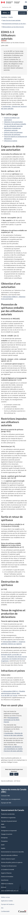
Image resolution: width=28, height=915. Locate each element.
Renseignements (13, 718)
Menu (6, 13)
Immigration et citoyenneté (9, 830)
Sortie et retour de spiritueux (13, 132)
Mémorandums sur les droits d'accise (13, 27)
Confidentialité (5, 911)
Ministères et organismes (8, 817)
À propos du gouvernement (9, 821)
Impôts (11, 17)
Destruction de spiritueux (12, 134)
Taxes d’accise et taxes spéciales (11, 20)
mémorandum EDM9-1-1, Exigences (14, 642)
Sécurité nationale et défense (9, 855)
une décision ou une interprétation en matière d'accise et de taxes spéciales (13, 749)
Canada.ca (4, 17)
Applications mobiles (7, 901)
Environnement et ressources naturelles (12, 852)
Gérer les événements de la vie (9, 891)
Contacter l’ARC (5, 796)
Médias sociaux (5, 897)
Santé (2, 845)
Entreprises (4, 837)
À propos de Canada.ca (7, 904)
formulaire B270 (6, 654)
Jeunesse (3, 887)
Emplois (3, 827)
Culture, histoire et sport (8, 859)
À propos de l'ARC (6, 803)
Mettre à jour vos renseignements (10, 799)
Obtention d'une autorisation (13, 122)
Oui (12, 774)
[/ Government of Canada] (10, 2)
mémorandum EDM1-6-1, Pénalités (14, 691)
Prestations (4, 841)
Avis (2, 908)
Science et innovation (7, 876)
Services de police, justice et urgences (11, 862)
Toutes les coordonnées (8, 814)
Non (16, 774)
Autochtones (4, 880)
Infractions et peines (10, 141)
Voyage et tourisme (6, 834)
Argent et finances (6, 873)
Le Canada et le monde (7, 869)
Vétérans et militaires (7, 883)
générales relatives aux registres (11, 644)
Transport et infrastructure (9, 866)
